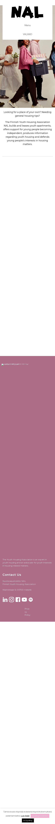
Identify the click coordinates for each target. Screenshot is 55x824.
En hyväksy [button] (27, 820)
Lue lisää (25, 816)
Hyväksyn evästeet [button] (40, 816)
